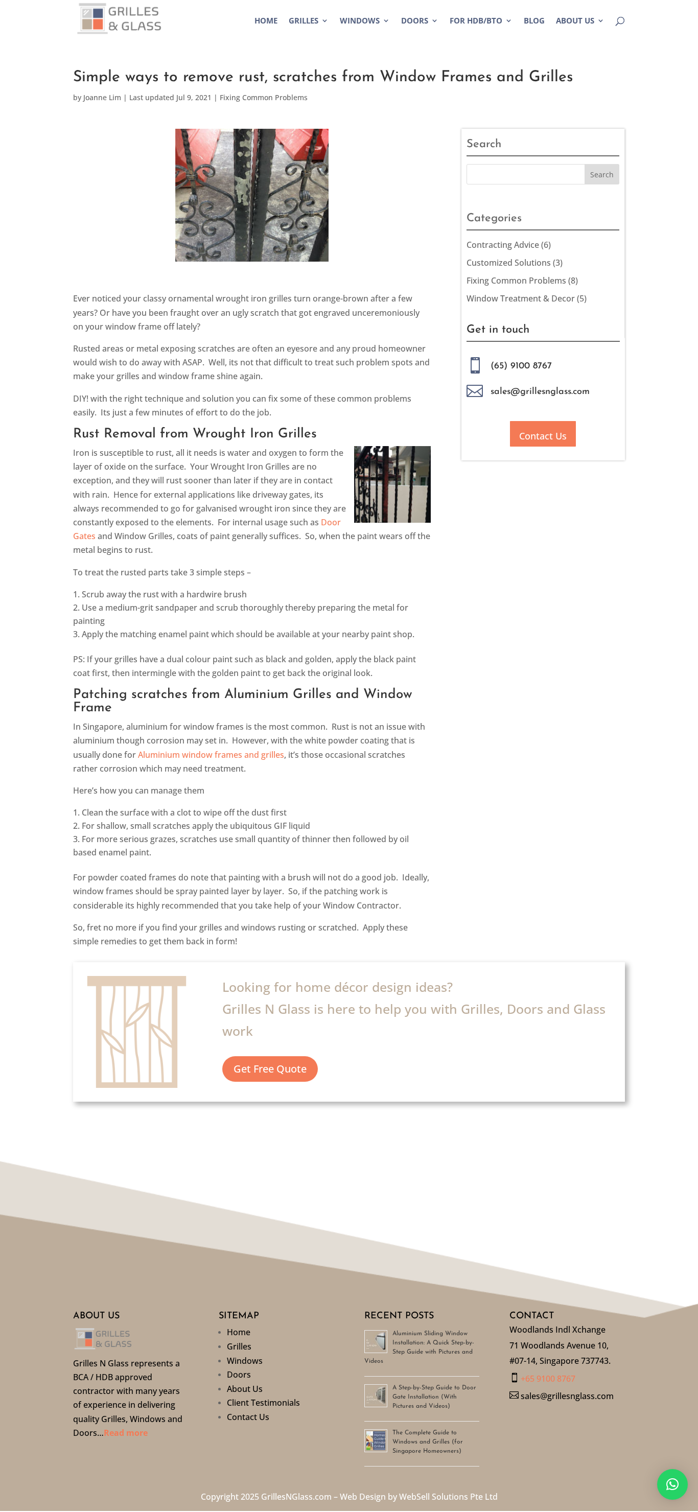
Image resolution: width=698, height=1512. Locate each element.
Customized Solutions (509, 262)
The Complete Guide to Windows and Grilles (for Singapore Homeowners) (427, 1442)
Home (265, 21)
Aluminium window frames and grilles (211, 754)
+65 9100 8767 (548, 1378)
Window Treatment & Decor (521, 298)
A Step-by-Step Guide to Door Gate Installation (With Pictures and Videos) (434, 1397)
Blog (534, 21)
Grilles (303, 21)
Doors (414, 21)
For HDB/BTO (476, 21)
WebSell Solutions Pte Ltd (448, 1496)
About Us (575, 21)
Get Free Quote (270, 1069)
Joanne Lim (102, 97)
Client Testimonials (263, 1404)
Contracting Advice (503, 244)
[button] (672, 1484)
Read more (126, 1432)
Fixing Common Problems (264, 97)
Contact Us (543, 436)
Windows (360, 21)
